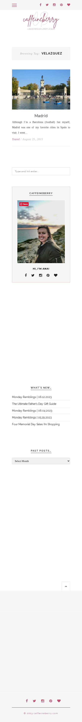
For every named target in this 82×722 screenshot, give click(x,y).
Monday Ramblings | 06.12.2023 (32, 397)
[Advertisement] (41, 334)
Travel (16, 139)
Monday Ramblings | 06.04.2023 (32, 410)
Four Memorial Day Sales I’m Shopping (36, 424)
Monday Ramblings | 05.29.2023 (32, 417)
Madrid (41, 115)
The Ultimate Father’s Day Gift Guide (34, 403)
